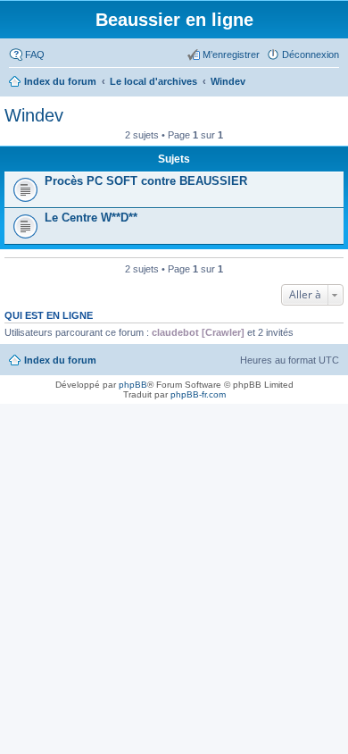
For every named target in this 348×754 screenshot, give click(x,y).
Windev (33, 115)
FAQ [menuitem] (35, 54)
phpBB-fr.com (198, 394)
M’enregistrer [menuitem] (231, 54)
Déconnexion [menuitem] (310, 54)
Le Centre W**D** (91, 217)
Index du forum (60, 360)
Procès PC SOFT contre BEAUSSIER (146, 181)
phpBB (133, 385)
